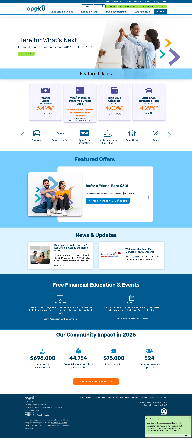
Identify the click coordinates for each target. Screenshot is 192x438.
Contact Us (116, 2)
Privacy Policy (174, 430)
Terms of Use (112, 397)
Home (107, 2)
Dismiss (187, 435)
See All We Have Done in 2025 (96, 381)
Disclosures (124, 397)
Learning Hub (142, 11)
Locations (127, 2)
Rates (164, 2)
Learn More (59, 266)
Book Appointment (149, 6)
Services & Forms (85, 397)
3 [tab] (148, 200)
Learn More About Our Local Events (131, 319)
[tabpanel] (96, 194)
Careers (147, 2)
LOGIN (160, 11)
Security (156, 2)
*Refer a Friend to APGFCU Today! (108, 200)
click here (136, 257)
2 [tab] (148, 197)
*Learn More (26, 54)
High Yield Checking (114, 99)
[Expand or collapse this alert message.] (189, 417)
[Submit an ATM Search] (91, 6)
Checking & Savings (61, 11)
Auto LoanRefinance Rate (149, 99)
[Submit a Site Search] (103, 6)
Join (162, 6)
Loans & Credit (89, 11)
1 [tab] (148, 193)
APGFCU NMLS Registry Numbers (38, 415)
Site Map (163, 397)
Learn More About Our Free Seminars (60, 319)
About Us (137, 2)
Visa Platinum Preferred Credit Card (80, 100)
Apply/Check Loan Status (128, 6)
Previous (22, 135)
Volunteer (135, 397)
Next (169, 135)
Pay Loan (112, 6)
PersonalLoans (45, 99)
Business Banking (116, 11)
